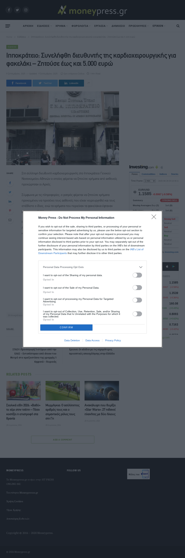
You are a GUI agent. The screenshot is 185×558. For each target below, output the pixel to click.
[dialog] (92, 279)
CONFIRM (66, 327)
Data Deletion (72, 340)
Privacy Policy (113, 340)
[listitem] (92, 267)
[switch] (137, 275)
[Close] (155, 218)
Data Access (92, 340)
